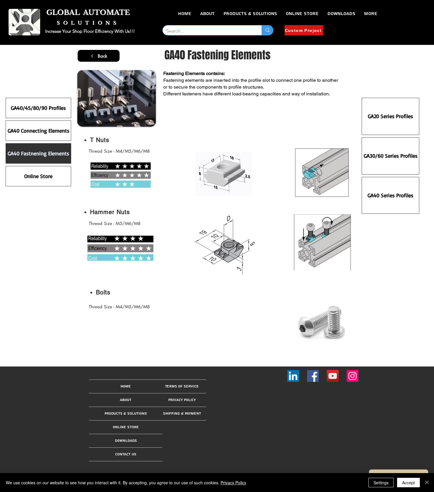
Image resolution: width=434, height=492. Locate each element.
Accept (408, 483)
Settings (381, 483)
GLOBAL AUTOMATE (88, 12)
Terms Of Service (182, 386)
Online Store (38, 176)
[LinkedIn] (293, 376)
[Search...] (267, 30)
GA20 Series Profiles (390, 116)
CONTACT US (125, 454)
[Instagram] (352, 376)
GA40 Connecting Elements (38, 130)
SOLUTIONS (88, 23)
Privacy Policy (182, 400)
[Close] (426, 482)
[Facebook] (313, 376)
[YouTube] (333, 376)
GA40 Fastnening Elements (38, 153)
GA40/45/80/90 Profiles (38, 108)
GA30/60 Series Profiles (390, 155)
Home (125, 386)
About (125, 400)
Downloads (126, 440)
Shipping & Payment (182, 413)
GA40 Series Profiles (390, 195)
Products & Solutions (126, 413)
